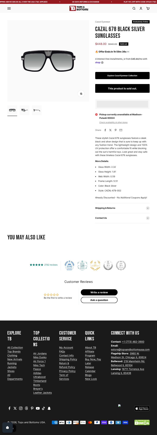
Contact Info (66, 355)
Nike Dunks (39, 357)
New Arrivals (14, 359)
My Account (66, 347)
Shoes (10, 371)
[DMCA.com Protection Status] (142, 422)
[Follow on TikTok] (43, 408)
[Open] (7, 427)
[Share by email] (120, 130)
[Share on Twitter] (110, 130)
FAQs (62, 351)
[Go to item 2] (24, 110)
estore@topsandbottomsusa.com (130, 349)
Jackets (11, 367)
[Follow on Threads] (26, 408)
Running (12, 363)
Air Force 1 (39, 361)
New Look (91, 378)
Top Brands (14, 351)
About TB (90, 347)
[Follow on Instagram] (21, 408)
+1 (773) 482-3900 (133, 341)
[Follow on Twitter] (15, 408)
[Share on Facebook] (105, 130)
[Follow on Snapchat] (49, 408)
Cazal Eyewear (102, 21)
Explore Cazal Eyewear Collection (122, 75)
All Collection (15, 347)
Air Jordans (40, 353)
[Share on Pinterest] (115, 130)
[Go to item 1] (12, 110)
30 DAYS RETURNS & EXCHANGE (83, 2)
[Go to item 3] (37, 110)
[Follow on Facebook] (9, 408)
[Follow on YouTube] (38, 408)
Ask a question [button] (99, 300)
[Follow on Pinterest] (32, 408)
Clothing (12, 355)
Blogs (88, 375)
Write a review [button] (99, 292)
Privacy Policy (67, 371)
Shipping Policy (68, 359)
